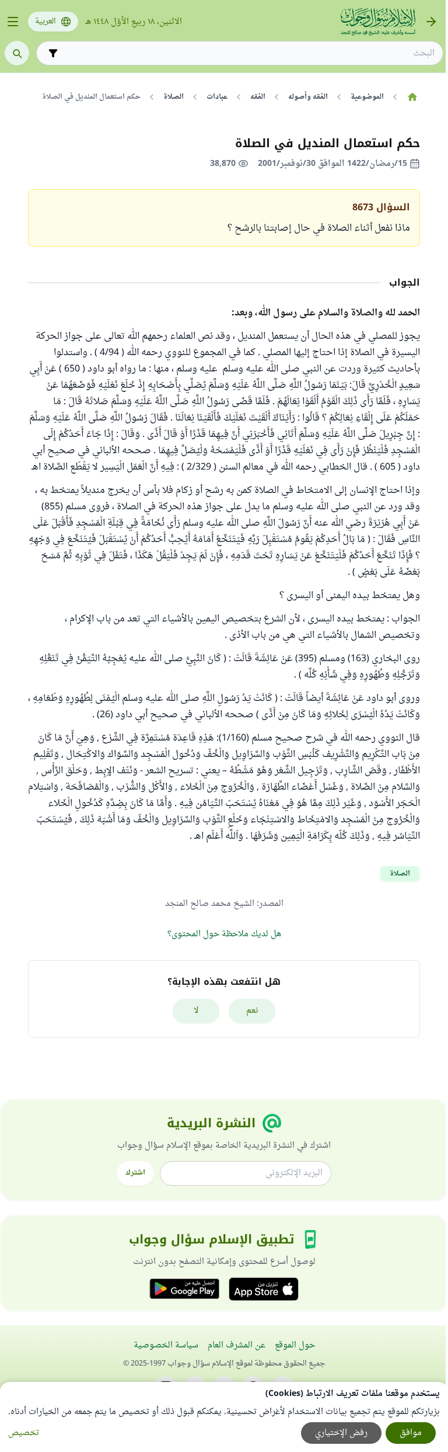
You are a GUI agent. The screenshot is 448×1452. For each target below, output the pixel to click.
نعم (252, 1011)
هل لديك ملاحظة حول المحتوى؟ (224, 934)
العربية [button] (45, 22)
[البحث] (17, 53)
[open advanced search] (53, 53)
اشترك (135, 1173)
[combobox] (248, 53)
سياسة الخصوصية (166, 1345)
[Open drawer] (13, 21)
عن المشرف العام (236, 1345)
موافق (411, 1433)
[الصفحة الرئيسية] (412, 97)
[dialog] (224, 1417)
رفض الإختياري (341, 1433)
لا (196, 1011)
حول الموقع (295, 1345)
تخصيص (23, 1433)
